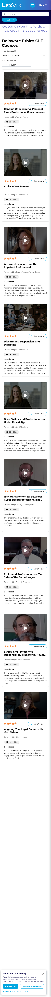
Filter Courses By (9, 51)
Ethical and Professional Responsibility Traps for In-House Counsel (24, 654)
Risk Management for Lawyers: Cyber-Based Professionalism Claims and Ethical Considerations (25, 499)
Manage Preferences (32, 986)
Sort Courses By (9, 60)
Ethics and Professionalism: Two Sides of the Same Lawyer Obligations (23, 577)
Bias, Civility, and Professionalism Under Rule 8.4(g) (24, 421)
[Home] (11, 5)
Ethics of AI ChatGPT (16, 186)
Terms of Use (22, 991)
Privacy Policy (9, 991)
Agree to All (10, 986)
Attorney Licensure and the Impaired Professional (20, 266)
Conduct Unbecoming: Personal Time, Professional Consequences (24, 111)
